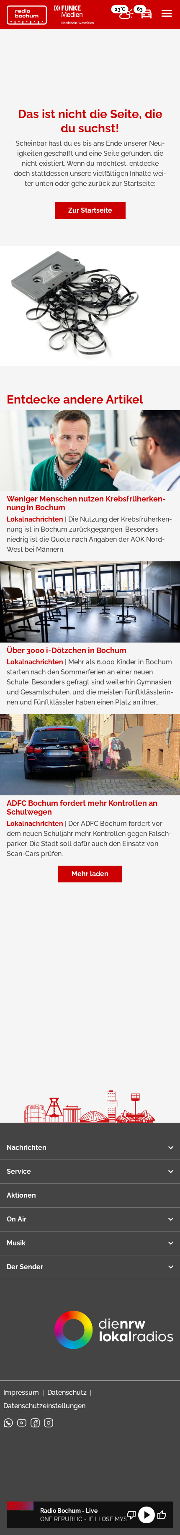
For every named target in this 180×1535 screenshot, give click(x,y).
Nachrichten (26, 1148)
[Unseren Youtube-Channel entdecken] (22, 1423)
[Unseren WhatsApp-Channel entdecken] (8, 1423)
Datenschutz (67, 1392)
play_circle (146, 1515)
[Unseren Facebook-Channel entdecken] (35, 1423)
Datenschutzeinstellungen (44, 1406)
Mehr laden (90, 874)
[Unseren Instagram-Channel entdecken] (49, 1423)
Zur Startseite (90, 210)
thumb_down (131, 1515)
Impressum (21, 1392)
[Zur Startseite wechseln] (27, 15)
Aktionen (21, 1195)
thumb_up (162, 1515)
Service (19, 1171)
